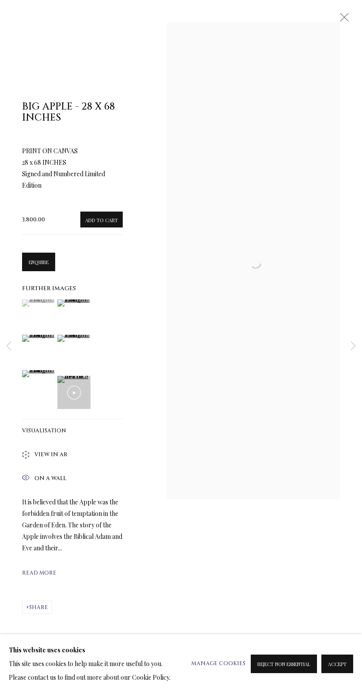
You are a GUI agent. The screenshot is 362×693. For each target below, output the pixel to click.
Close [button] (342, 20)
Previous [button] (9, 346)
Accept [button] (337, 664)
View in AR (51, 455)
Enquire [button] (39, 262)
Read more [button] (39, 572)
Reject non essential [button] (283, 664)
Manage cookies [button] (218, 663)
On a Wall (50, 478)
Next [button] (353, 346)
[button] (38, 303)
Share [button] (38, 607)
